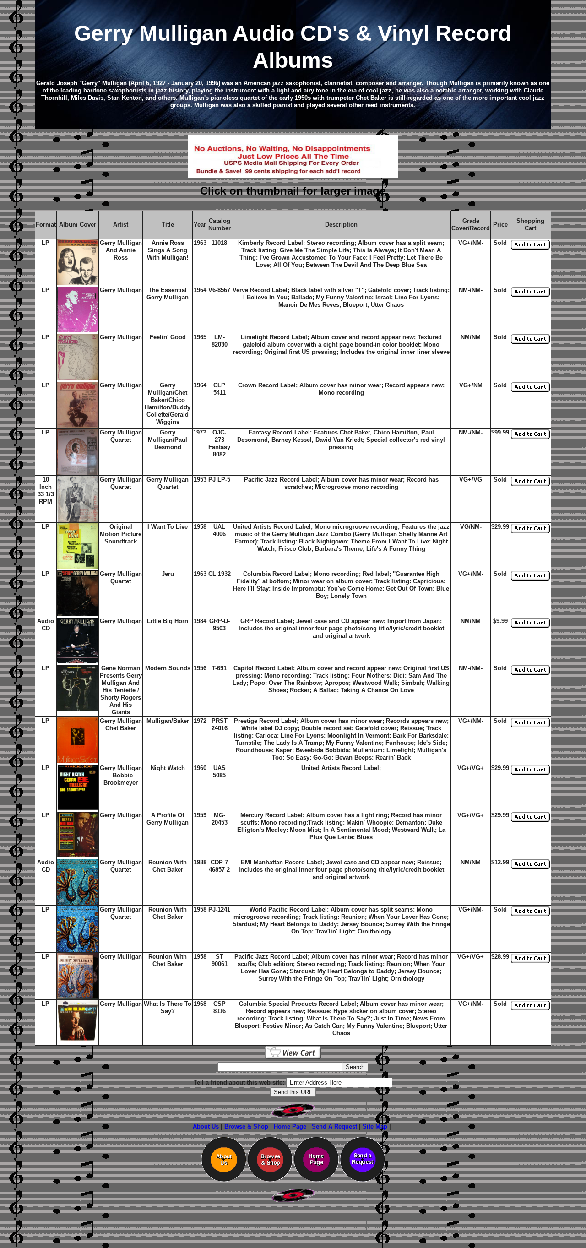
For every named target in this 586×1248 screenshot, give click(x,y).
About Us (206, 1126)
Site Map (375, 1126)
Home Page (290, 1126)
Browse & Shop (246, 1126)
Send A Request (334, 1126)
